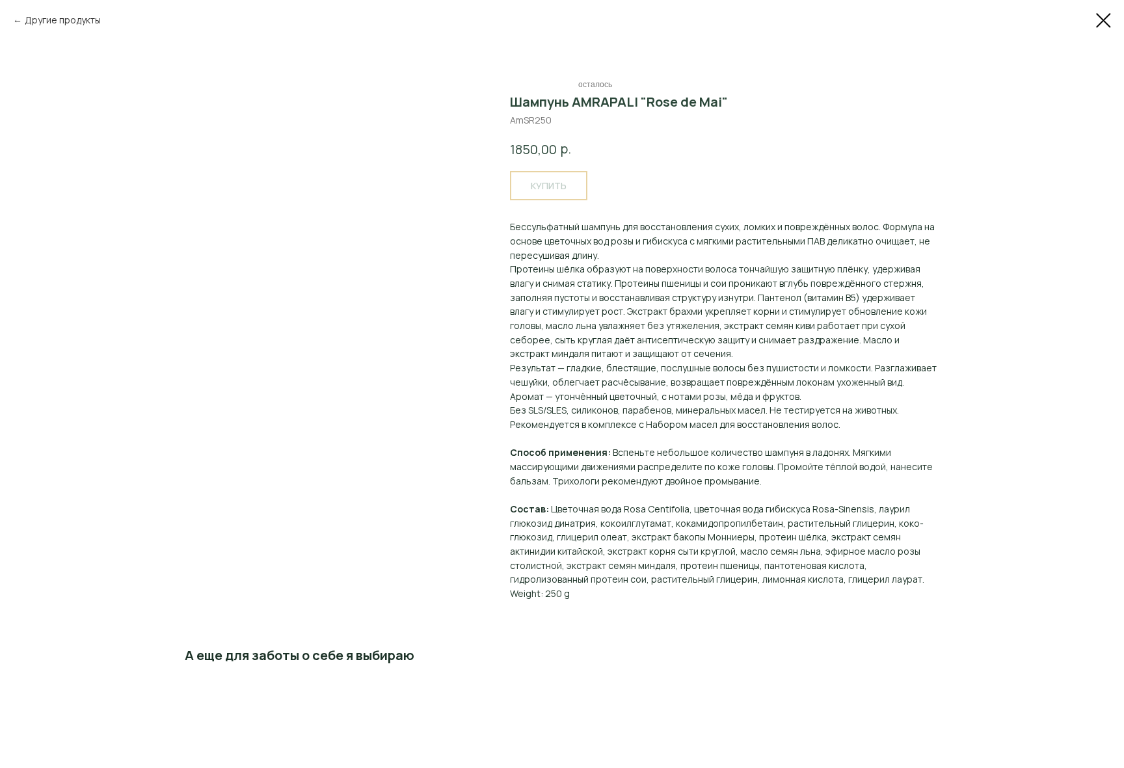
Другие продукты (63, 20)
